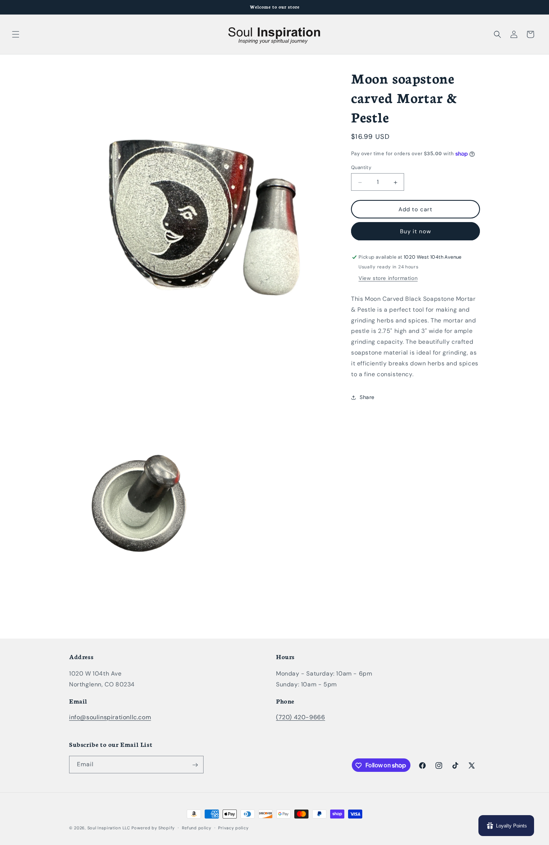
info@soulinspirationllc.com (110, 717)
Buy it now (415, 232)
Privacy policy (233, 827)
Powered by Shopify (153, 827)
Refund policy (196, 827)
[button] (15, 34)
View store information (388, 278)
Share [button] (367, 397)
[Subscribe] (195, 765)
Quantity (361, 168)
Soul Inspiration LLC (108, 827)
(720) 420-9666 (300, 717)
